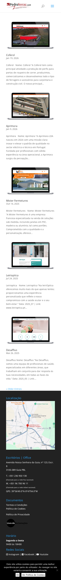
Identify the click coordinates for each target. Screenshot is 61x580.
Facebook (29, 554)
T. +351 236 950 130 (16, 475)
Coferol (10, 55)
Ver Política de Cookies (33, 575)
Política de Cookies (15, 508)
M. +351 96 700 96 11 (17, 483)
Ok (17, 575)
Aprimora (11, 126)
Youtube (43, 554)
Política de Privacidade (18, 514)
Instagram (14, 554)
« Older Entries (14, 388)
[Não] (57, 570)
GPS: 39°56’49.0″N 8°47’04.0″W (22, 491)
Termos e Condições (16, 504)
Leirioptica (12, 275)
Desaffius (11, 350)
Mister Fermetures (17, 200)
